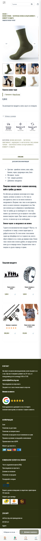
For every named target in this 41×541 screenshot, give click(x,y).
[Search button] (32, 4)
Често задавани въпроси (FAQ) (12, 464)
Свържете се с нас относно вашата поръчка (16, 387)
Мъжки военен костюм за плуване (29, 325)
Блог (3, 424)
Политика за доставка (9, 428)
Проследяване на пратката (11, 468)
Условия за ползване (8, 471)
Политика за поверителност (11, 431)
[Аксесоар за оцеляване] (11, 312)
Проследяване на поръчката (11, 384)
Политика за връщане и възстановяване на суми (17, 434)
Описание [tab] (20, 157)
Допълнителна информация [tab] (20, 161)
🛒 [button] (15, 294)
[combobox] (20, 4)
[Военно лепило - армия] (11, 274)
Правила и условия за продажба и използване (16, 438)
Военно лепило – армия (11, 287)
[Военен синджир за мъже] (29, 274)
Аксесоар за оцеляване (11, 325)
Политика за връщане (9, 475)
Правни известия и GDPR (10, 441)
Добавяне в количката (30, 532)
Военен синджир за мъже (29, 287)
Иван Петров (16, 94)
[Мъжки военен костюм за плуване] (29, 312)
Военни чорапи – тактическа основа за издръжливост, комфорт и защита (20, 144)
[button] (9, 116)
